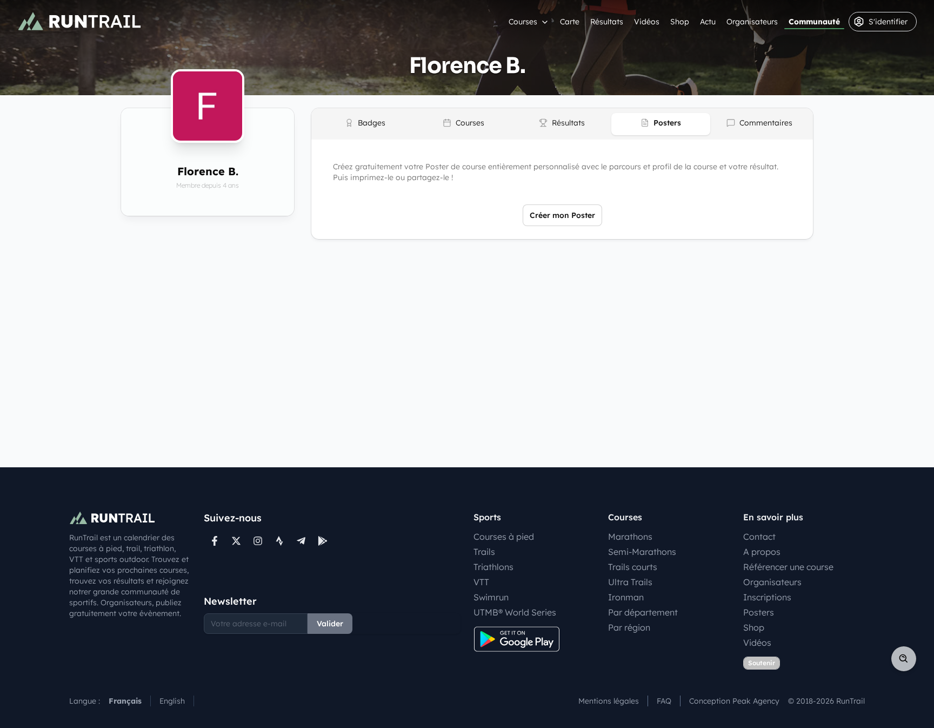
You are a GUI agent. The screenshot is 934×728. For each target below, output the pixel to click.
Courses (523, 22)
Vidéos (646, 22)
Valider (330, 623)
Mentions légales (608, 701)
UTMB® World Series (514, 612)
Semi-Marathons (642, 551)
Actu (708, 22)
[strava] (279, 541)
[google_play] (322, 541)
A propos (761, 551)
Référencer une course (788, 566)
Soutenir (761, 663)
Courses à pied (503, 536)
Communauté (814, 22)
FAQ (664, 701)
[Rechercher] (904, 659)
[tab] (365, 124)
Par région (629, 627)
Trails (484, 551)
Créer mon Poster (562, 215)
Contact (759, 536)
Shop (679, 22)
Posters (758, 612)
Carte (569, 22)
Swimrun (491, 597)
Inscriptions (767, 597)
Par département (643, 612)
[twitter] (236, 541)
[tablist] (562, 124)
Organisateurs (752, 22)
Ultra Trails (630, 582)
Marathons (630, 536)
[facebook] (214, 541)
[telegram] (301, 541)
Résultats (606, 22)
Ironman (626, 597)
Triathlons (493, 566)
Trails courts (632, 566)
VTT (481, 582)
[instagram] (258, 541)
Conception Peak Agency (734, 701)
